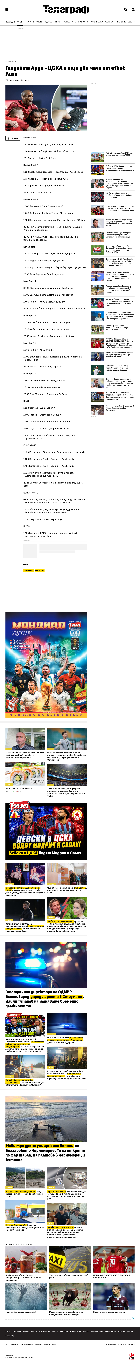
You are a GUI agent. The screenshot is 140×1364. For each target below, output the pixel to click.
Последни (10, 22)
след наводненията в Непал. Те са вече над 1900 (24, 1193)
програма (39, 571)
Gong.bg (26, 1331)
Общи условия (29, 1357)
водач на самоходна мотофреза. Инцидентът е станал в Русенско (24, 1227)
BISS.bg (85, 1331)
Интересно (120, 22)
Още (130, 22)
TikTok (54, 1344)
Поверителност (110, 1344)
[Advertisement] (46, 592)
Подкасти (83, 22)
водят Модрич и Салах (45, 853)
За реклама (14, 1344)
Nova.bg (55, 1331)
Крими (57, 22)
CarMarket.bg (75, 1331)
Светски (109, 22)
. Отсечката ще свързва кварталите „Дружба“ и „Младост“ (24, 1082)
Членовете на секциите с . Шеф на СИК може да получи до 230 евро (67, 890)
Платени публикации (26, 1344)
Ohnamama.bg (110, 1331)
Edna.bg (130, 1331)
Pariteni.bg (64, 1331)
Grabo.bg (121, 1331)
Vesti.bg (34, 1331)
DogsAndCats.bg (97, 1331)
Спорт (20, 22)
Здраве (48, 22)
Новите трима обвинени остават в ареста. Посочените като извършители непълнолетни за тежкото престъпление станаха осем (65, 1232)
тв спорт (28, 571)
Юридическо (96, 22)
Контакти (38, 1344)
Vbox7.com (16, 1331)
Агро (74, 22)
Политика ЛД (122, 1344)
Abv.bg (7, 1331)
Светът (39, 22)
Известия (131, 1344)
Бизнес (66, 22)
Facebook (47, 1344)
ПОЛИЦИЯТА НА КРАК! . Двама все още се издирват (65, 1040)
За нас (7, 1344)
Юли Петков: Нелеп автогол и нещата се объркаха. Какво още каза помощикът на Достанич (24, 755)
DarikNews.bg (44, 1331)
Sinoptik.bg (9, 1336)
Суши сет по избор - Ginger (18, 788)
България (30, 22)
